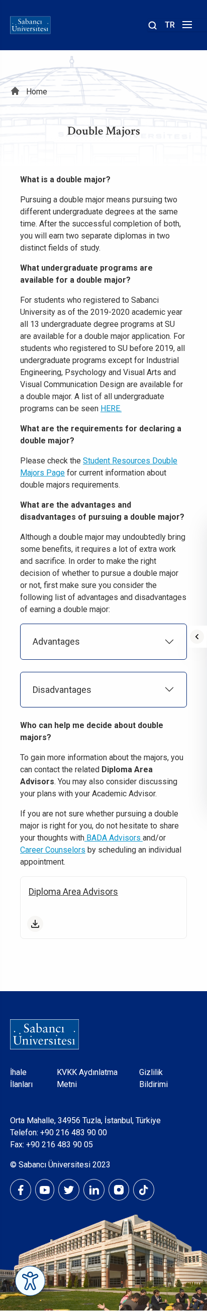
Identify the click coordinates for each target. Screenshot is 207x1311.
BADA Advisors (113, 838)
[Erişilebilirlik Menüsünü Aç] (30, 1281)
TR (170, 25)
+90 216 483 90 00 (73, 1132)
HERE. (111, 408)
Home (36, 91)
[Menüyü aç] (185, 27)
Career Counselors (52, 850)
